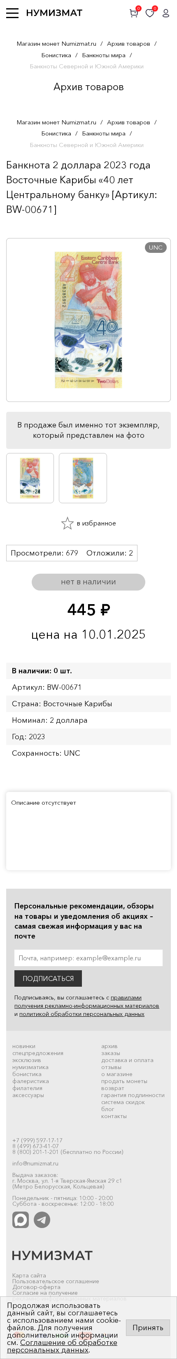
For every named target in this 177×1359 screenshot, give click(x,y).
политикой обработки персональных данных (81, 1014)
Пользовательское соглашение (55, 1281)
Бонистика (56, 55)
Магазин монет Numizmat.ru (56, 43)
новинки (23, 1046)
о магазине (117, 1074)
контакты (114, 1116)
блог (107, 1109)
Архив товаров (128, 43)
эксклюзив (26, 1060)
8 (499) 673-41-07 (35, 1146)
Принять (148, 1327)
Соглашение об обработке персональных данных (62, 1346)
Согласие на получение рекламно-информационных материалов (69, 1295)
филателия (27, 1088)
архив (109, 1046)
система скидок (123, 1102)
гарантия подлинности (133, 1095)
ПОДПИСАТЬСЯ (48, 978)
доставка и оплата (127, 1060)
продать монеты (124, 1081)
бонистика (27, 1074)
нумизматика (30, 1067)
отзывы (111, 1067)
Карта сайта (29, 1275)
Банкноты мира (104, 55)
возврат (112, 1088)
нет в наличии (88, 581)
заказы (110, 1053)
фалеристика (30, 1081)
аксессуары (28, 1095)
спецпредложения (37, 1053)
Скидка (24, 226)
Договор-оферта (36, 1287)
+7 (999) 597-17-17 (37, 1140)
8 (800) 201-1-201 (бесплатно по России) (67, 1152)
